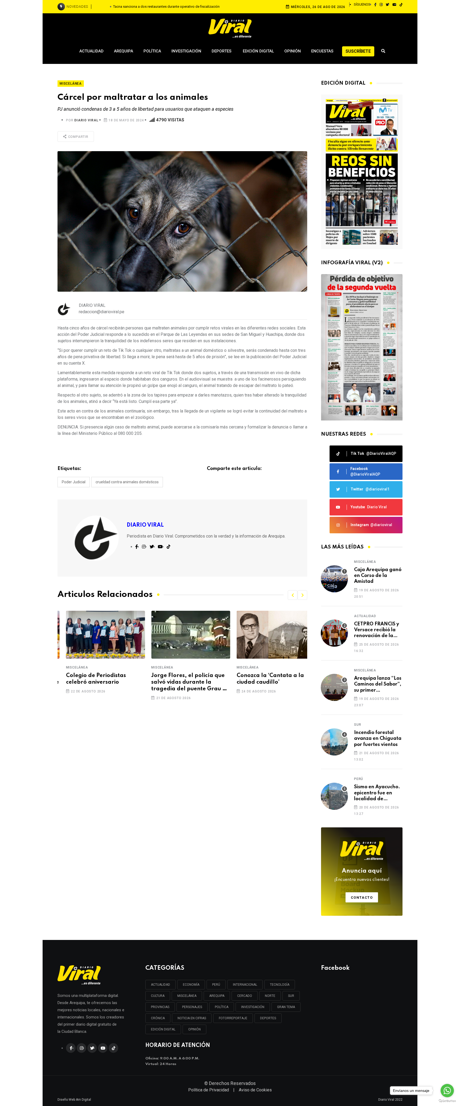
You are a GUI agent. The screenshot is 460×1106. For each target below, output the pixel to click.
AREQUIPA (216, 996)
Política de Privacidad (208, 1089)
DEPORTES (268, 1018)
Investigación (186, 51)
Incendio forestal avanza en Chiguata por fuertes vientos (377, 738)
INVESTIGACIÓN (252, 1007)
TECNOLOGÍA (279, 985)
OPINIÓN (194, 1029)
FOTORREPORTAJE (233, 1018)
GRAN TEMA (286, 1007)
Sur (357, 725)
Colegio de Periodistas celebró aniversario (87, 679)
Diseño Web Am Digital (74, 1099)
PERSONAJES (192, 1007)
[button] (292, 595)
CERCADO (244, 996)
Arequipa (123, 51)
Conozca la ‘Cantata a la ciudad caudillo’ (261, 679)
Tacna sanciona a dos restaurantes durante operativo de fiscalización (166, 7)
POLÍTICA (221, 1007)
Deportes (222, 51)
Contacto (362, 897)
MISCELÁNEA (186, 996)
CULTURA (158, 996)
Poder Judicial (73, 482)
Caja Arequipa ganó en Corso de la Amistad (377, 575)
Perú (358, 779)
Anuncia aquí (361, 875)
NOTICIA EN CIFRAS (192, 1018)
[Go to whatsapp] (447, 1090)
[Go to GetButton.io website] (447, 1100)
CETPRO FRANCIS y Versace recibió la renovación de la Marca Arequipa (376, 630)
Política (152, 51)
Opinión (292, 51)
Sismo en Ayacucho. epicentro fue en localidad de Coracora (377, 793)
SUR (291, 996)
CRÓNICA (158, 1018)
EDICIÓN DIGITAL (163, 1029)
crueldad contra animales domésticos (127, 482)
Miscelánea (69, 667)
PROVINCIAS (160, 1007)
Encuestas (322, 51)
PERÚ (216, 985)
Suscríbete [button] (358, 51)
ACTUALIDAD (160, 985)
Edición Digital (258, 51)
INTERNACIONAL (245, 985)
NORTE (270, 996)
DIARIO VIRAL (86, 120)
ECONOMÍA (191, 985)
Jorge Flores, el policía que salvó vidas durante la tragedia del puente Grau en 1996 (182, 683)
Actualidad (91, 51)
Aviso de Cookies (255, 1089)
